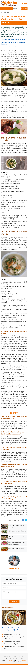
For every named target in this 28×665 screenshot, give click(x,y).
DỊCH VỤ (15, 659)
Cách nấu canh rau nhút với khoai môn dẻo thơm (13, 43)
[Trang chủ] (1, 12)
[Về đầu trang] (26, 266)
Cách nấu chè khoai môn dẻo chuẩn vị (13, 47)
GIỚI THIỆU (8, 659)
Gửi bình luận (14, 601)
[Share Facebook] (23, 520)
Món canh (6, 12)
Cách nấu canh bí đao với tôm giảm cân (13, 39)
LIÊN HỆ (21, 659)
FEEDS (25, 3)
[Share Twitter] (26, 520)
